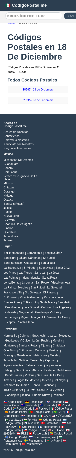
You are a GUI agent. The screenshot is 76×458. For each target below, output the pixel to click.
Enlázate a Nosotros (16, 140)
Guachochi (39, 335)
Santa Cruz (62, 267)
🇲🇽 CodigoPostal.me (26, 5)
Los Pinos (10, 272)
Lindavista (10, 312)
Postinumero (50, 426)
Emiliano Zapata (14, 252)
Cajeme (25, 335)
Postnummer (36, 440)
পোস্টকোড (55, 440)
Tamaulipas (11, 236)
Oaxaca (8, 199)
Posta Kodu (52, 423)
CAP (47, 415)
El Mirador (30, 267)
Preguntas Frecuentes (17, 148)
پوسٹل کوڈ (15, 419)
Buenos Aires (12, 302)
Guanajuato (11, 163)
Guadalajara (11, 394)
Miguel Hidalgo (30, 317)
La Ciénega (11, 317)
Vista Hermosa (60, 282)
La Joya (54, 272)
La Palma (10, 287)
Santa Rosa (49, 277)
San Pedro (42, 282)
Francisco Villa (13, 292)
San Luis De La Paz (49, 375)
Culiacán (40, 350)
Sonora (8, 168)
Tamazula (36, 360)
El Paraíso (49, 292)
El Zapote (10, 322)
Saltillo (23, 360)
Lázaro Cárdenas (29, 257)
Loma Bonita (11, 282)
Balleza (30, 365)
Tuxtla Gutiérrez (13, 390)
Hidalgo (8, 195)
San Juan (40, 272)
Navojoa (42, 365)
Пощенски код (13, 440)
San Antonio (34, 252)
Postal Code (11, 405)
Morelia (57, 340)
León (35, 340)
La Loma (27, 282)
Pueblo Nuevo (41, 394)
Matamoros (40, 355)
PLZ (24, 433)
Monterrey (10, 345)
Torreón (46, 380)
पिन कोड (32, 419)
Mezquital (65, 335)
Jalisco (8, 207)
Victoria (29, 375)
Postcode (56, 401)
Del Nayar (60, 380)
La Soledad (54, 287)
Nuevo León (11, 215)
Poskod (43, 408)
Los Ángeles (61, 307)
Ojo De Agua (33, 292)
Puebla (8, 211)
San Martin (64, 302)
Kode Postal (15, 401)
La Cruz (63, 317)
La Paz (30, 390)
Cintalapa (59, 345)
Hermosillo (10, 335)
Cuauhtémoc (13, 307)
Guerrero (9, 219)
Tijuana (45, 345)
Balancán (48, 385)
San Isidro (10, 257)
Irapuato (56, 365)
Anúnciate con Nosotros (19, 144)
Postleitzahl (37, 401)
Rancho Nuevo (53, 297)
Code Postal (11, 415)
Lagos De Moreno (28, 380)
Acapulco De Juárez (16, 385)
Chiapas (9, 187)
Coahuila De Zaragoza (18, 224)
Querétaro (10, 232)
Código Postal (63, 408)
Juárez (52, 335)
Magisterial (26, 312)
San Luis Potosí (13, 203)
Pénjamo (58, 394)
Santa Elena (26, 322)
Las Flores (25, 272)
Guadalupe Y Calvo (17, 340)
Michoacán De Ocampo (18, 159)
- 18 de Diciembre (38, 89)
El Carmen (49, 317)
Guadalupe (31, 262)
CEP (61, 411)
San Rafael (38, 287)
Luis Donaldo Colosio (37, 307)
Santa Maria (47, 302)
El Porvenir (10, 297)
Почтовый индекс (44, 437)
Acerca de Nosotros (16, 131)
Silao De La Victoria (49, 390)
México (8, 183)
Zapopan (50, 360)
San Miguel (48, 262)
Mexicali (54, 350)
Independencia (30, 277)
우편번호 (33, 423)
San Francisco (13, 262)
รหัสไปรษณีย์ (64, 415)
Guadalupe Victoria (47, 312)
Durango (9, 191)
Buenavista (46, 267)
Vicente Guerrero (30, 297)
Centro (35, 385)
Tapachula (10, 360)
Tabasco (9, 240)
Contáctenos (11, 136)
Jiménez (9, 380)
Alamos (37, 370)
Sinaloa (8, 228)
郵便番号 (9, 433)
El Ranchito (30, 302)
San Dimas (23, 370)
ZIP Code (58, 430)
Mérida (54, 355)
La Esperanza (12, 267)
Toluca (26, 394)
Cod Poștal (29, 426)
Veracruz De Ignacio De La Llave (20, 178)
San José (49, 257)
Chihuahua (10, 172)
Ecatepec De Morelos (57, 370)
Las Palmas (11, 277)
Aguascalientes (13, 365)
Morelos (23, 287)
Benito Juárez (53, 252)
